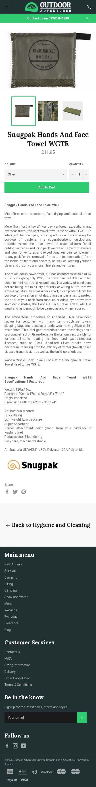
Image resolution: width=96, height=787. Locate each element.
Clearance (11, 623)
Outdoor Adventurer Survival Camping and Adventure (44, 760)
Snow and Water (16, 597)
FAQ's (8, 658)
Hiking (8, 584)
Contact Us (12, 652)
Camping (10, 577)
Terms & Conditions (18, 684)
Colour (10, 164)
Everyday (10, 616)
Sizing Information (17, 665)
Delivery (10, 672)
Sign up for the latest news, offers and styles (35, 707)
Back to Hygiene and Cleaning (50, 525)
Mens (8, 603)
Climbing (10, 590)
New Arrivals (13, 564)
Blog (7, 630)
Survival (10, 571)
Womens (10, 610)
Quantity (76, 164)
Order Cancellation (17, 678)
